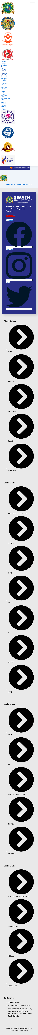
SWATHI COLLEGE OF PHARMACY (19, 184)
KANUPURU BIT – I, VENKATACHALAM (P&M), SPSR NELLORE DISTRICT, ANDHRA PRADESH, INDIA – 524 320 (5, 102)
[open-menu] (32, 1)
